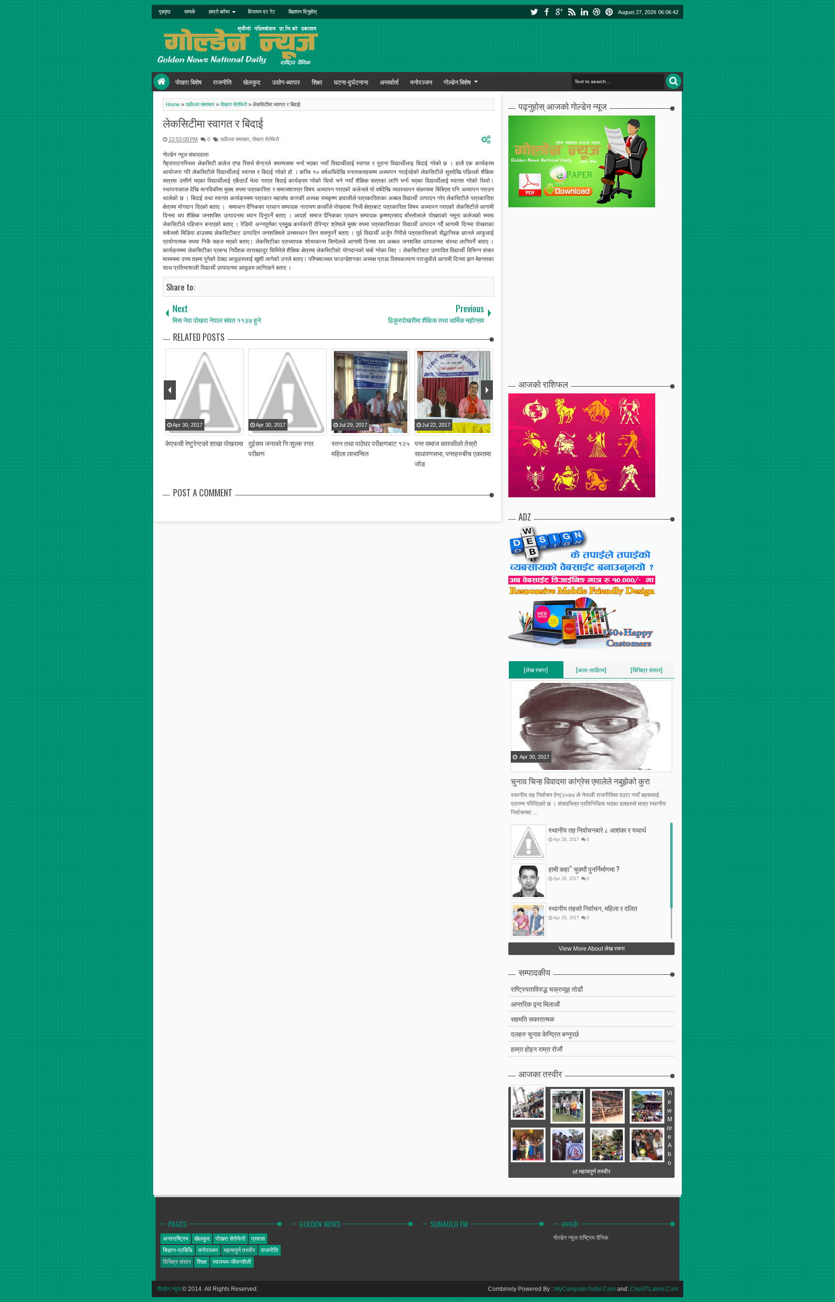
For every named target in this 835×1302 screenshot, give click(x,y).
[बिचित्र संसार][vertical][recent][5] (646, 671)
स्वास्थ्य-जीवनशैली (232, 1262)
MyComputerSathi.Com (585, 1289)
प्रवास (258, 1238)
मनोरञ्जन (421, 82)
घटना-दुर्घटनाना (351, 82)
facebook (546, 12)
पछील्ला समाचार (234, 139)
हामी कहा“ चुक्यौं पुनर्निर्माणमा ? (583, 869)
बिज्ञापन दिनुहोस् (302, 11)
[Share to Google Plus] (543, 764)
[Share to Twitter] (531, 764)
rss (571, 12)
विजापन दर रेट (261, 11)
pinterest (609, 12)
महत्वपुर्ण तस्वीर (239, 1250)
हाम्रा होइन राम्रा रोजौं (536, 1048)
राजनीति (222, 82)
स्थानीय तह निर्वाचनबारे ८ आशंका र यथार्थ (597, 830)
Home (161, 81)
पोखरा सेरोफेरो (265, 139)
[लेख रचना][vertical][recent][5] (535, 671)
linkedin (584, 12)
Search (673, 81)
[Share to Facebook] (519, 764)
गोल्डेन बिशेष (457, 82)
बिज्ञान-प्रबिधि (177, 1250)
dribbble (596, 12)
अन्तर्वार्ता (389, 82)
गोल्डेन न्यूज (169, 1289)
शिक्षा (317, 82)
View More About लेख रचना (592, 948)
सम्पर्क (189, 11)
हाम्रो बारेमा (219, 11)
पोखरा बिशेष (188, 82)
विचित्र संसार (177, 1262)
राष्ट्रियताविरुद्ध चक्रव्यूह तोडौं (547, 989)
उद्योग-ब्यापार (286, 82)
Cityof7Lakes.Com (654, 1289)
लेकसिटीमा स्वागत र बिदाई (213, 123)
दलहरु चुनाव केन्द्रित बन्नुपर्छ (545, 1033)
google (559, 12)
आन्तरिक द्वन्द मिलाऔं (535, 1003)
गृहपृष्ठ (164, 11)
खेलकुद (251, 82)
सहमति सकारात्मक (532, 1018)
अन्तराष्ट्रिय (175, 1238)
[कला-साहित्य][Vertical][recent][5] (591, 671)
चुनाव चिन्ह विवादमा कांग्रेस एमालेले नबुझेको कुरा (580, 781)
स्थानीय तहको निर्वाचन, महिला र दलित (592, 908)
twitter (534, 12)
